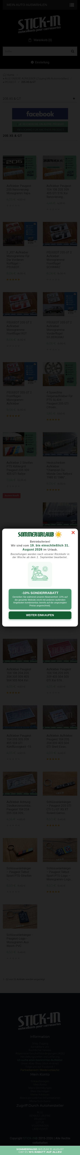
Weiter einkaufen (40, 615)
